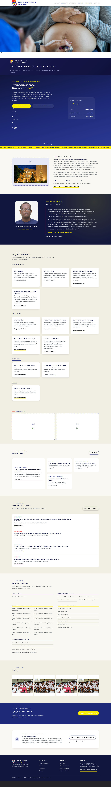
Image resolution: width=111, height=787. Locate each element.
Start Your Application (88, 713)
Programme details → (20, 280)
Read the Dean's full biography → (54, 236)
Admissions (62, 763)
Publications (42, 768)
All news (94, 452)
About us (57, 3)
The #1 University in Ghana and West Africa (33, 66)
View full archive (90, 508)
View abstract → (18, 525)
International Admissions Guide (82, 737)
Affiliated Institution (64, 765)
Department (64, 3)
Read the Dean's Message (43, 106)
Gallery (41, 770)
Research (80, 3)
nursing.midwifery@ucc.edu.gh (88, 769)
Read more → (18, 479)
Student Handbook (64, 768)
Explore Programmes (21, 106)
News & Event (88, 3)
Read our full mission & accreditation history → (66, 186)
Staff (95, 3)
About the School (43, 763)
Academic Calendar (64, 770)
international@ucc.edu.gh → (76, 741)
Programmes (72, 3)
